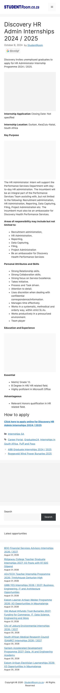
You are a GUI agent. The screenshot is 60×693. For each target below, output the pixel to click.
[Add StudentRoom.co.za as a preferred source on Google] (13, 51)
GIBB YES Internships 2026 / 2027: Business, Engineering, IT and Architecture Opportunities (29, 589)
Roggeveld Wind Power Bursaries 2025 (30, 453)
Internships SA (16, 433)
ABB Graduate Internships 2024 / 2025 (29, 449)
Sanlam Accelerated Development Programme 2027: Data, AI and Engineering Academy (28, 652)
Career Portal (15, 439)
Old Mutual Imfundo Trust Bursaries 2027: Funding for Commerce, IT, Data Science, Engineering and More (27, 615)
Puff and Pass (27, 443)
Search (8, 511)
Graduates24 (31, 439)
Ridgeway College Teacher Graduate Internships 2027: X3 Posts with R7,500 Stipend (26, 563)
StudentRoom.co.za (34, 682)
